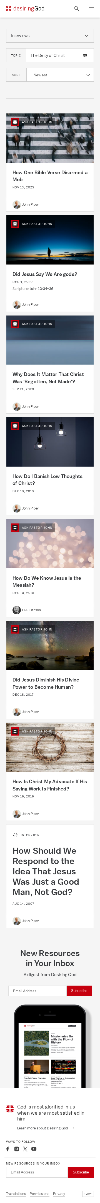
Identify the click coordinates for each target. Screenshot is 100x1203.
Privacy (59, 1193)
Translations (16, 1193)
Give (88, 1194)
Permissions (39, 1193)
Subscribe (79, 991)
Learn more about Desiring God (43, 1128)
